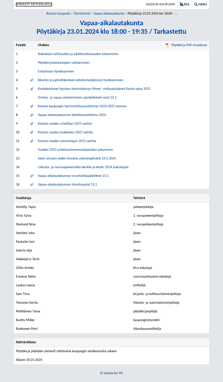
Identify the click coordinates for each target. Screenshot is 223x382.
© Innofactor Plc (111, 373)
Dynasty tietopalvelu (34, 4)
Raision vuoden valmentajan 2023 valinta (67, 141)
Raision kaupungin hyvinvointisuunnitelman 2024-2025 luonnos (82, 106)
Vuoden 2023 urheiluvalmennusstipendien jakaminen (75, 150)
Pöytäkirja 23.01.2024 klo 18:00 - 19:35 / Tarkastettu (153, 13)
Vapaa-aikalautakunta (109, 13)
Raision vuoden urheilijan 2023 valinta (65, 124)
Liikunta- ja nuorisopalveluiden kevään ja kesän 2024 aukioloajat (83, 167)
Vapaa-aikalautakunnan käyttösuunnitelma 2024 (72, 115)
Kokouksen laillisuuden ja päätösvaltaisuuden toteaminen (78, 54)
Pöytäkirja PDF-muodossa (189, 45)
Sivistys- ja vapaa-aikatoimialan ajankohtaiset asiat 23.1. (77, 97)
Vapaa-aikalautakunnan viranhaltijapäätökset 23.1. (74, 176)
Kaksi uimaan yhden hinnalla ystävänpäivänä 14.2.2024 (77, 158)
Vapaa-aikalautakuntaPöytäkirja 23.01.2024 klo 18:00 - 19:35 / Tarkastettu (111, 27)
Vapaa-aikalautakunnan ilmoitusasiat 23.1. (68, 184)
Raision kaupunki (160, 4)
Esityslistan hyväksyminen (56, 71)
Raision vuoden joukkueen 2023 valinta (65, 132)
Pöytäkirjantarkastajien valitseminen (64, 63)
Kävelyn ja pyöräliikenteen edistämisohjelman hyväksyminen (80, 80)
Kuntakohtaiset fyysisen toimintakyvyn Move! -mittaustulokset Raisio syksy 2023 (94, 89)
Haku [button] (202, 4)
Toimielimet (81, 13)
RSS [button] (186, 4)
